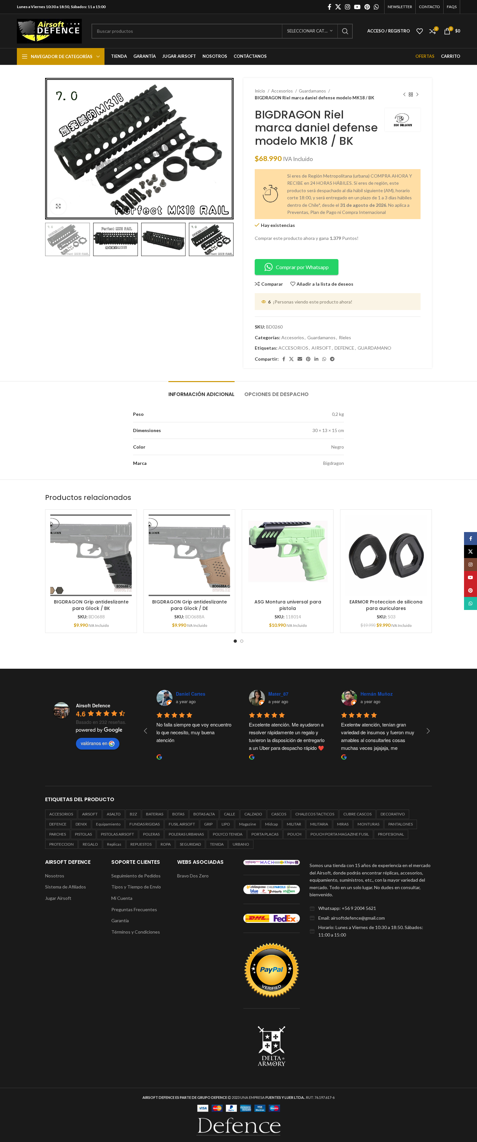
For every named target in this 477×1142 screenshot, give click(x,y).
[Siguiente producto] (417, 94)
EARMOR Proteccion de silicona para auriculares (385, 605)
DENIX (81, 824)
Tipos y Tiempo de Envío (136, 886)
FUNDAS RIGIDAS (144, 824)
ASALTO (114, 814)
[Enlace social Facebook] (329, 7)
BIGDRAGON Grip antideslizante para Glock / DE (189, 605)
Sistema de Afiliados (65, 886)
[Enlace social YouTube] (357, 7)
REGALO (90, 844)
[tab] (201, 391)
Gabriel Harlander (195, 693)
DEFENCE (344, 348)
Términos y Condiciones (135, 932)
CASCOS (278, 814)
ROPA (166, 844)
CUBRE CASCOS (357, 814)
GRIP (208, 824)
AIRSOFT (321, 348)
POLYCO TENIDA (227, 834)
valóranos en (94, 743)
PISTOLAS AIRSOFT (117, 834)
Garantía (120, 920)
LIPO (226, 824)
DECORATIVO (393, 814)
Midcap (271, 824)
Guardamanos (313, 90)
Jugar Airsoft (58, 898)
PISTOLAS (83, 834)
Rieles (345, 337)
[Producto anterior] (404, 94)
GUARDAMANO (374, 348)
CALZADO (253, 814)
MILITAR (294, 824)
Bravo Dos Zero (193, 875)
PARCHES (57, 834)
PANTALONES (400, 824)
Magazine (247, 824)
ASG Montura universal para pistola (287, 605)
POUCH (294, 834)
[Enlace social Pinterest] (367, 7)
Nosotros (54, 875)
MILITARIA (319, 824)
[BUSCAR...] (345, 31)
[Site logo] (49, 30)
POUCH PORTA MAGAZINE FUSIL (340, 834)
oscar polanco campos (293, 693)
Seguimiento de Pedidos (136, 875)
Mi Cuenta (121, 898)
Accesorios (282, 90)
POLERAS (151, 834)
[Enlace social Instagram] (347, 7)
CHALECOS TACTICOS (314, 814)
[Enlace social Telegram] (332, 359)
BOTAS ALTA (204, 814)
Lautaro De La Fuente (385, 693)
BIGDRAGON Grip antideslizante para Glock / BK (91, 605)
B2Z (133, 814)
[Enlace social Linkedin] (316, 359)
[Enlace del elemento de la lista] (371, 908)
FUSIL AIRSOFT (182, 824)
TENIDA (217, 844)
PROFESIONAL (391, 834)
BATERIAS (154, 814)
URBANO (241, 844)
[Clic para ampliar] (58, 206)
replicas (114, 844)
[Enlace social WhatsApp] (376, 7)
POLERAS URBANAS (186, 834)
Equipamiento (108, 824)
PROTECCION (61, 844)
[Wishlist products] (419, 31)
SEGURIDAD (190, 844)
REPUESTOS (141, 844)
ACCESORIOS (293, 348)
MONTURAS (368, 824)
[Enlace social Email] (300, 359)
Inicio (260, 90)
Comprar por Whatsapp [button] (302, 267)
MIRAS (343, 824)
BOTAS (178, 814)
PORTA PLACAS (264, 834)
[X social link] (338, 7)
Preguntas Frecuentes (134, 909)
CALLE (229, 814)
